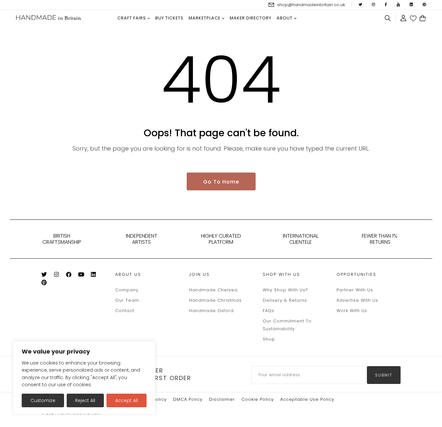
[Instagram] (59, 276)
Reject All (85, 400)
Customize (42, 400)
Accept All (126, 400)
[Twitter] (46, 276)
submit (383, 375)
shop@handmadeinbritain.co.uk (311, 5)
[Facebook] (71, 276)
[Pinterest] (46, 284)
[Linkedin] (96, 276)
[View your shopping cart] (423, 18)
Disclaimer (222, 399)
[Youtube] (83, 276)
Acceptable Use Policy (307, 399)
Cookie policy (257, 399)
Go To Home (221, 181)
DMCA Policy (188, 399)
